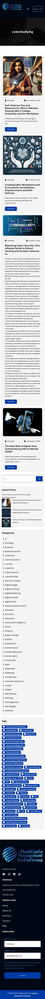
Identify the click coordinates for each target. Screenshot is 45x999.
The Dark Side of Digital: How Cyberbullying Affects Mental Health (21, 449)
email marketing (28, 789)
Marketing (9, 672)
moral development (14, 681)
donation (9, 610)
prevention (31, 807)
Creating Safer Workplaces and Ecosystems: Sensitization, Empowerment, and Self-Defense (22, 189)
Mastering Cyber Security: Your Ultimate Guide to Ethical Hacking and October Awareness (22, 249)
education (10, 618)
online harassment (14, 804)
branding (9, 543)
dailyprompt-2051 (14, 778)
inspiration (10, 796)
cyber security (12, 572)
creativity (9, 568)
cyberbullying (11, 576)
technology (11, 826)
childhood (10, 555)
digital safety (32, 785)
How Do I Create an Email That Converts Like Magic (16, 494)
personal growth (13, 807)
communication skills (15, 756)
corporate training (14, 767)
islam (7, 664)
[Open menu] (27, 8)
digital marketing (13, 785)
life (36, 796)
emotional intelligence (15, 622)
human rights (11, 656)
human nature (11, 647)
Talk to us (36, 9)
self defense (11, 693)
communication (12, 559)
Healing (23, 793)
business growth (13, 737)
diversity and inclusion (15, 605)
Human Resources (13, 652)
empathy (10, 793)
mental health (12, 800)
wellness (9, 710)
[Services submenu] (11, 915)
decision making (12, 580)
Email (10, 951)
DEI (7, 782)
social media (11, 815)
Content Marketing (14, 763)
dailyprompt (29, 774)
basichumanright (13, 734)
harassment (10, 643)
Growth (8, 639)
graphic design (12, 635)
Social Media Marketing (16, 818)
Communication (13, 752)
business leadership (15, 741)
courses (8, 564)
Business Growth (13, 551)
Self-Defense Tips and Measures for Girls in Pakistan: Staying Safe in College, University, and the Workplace (22, 109)
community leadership (16, 760)
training (25, 826)
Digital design (11, 585)
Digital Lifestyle (12, 589)
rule (22, 811)
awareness (27, 730)
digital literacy (21, 782)
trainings (9, 698)
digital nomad (11, 597)
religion (8, 689)
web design (10, 706)
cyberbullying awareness (17, 771)
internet (24, 796)
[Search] (39, 478)
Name (10, 939)
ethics (8, 626)
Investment (10, 660)
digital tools (10, 601)
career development (15, 745)
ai (6, 538)
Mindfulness (29, 800)
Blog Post (31, 734)
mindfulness (11, 677)
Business (9, 547)
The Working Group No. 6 (9, 497)
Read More (11, 129)
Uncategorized (12, 702)
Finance (8, 631)
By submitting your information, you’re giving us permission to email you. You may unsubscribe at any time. (22, 965)
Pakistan (32, 804)
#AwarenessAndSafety (16, 727)
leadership (10, 668)
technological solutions (16, 822)
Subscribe (22, 975)
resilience (10, 811)
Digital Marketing (13, 593)
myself (8, 685)
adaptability (11, 730)
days (30, 778)
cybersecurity (12, 774)
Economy (9, 614)
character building (14, 749)
